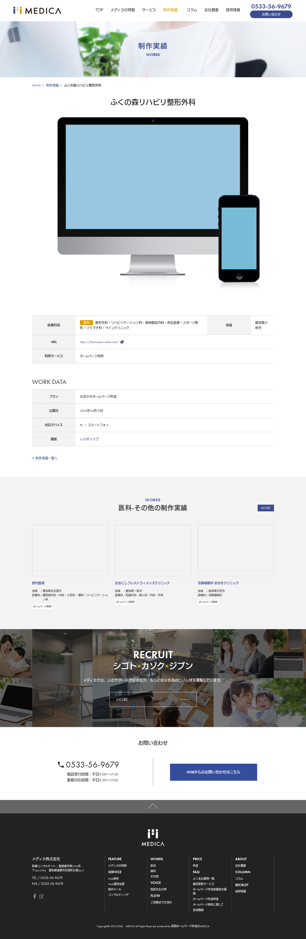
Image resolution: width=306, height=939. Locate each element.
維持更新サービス (203, 884)
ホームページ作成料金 (206, 899)
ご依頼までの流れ (161, 902)
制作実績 (170, 10)
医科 (153, 866)
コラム (192, 10)
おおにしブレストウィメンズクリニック (142, 583)
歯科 (153, 871)
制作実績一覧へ (47, 458)
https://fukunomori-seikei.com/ (99, 342)
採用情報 (233, 10)
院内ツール (114, 889)
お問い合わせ (271, 14)
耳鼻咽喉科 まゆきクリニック (218, 583)
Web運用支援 (116, 884)
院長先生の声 (159, 889)
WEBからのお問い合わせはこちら (213, 772)
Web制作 (113, 879)
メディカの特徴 (122, 10)
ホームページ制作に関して (208, 905)
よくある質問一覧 (203, 879)
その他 (155, 876)
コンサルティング (118, 895)
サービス (149, 10)
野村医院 (38, 583)
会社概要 (211, 10)
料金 (195, 866)
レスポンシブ (89, 439)
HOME (36, 85)
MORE (266, 508)
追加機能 (198, 910)
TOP (99, 10)
